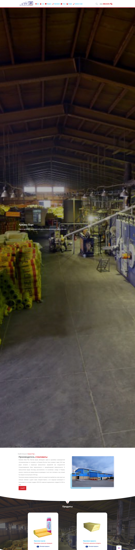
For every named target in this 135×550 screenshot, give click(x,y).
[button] (38, 546)
